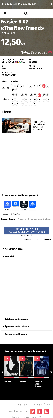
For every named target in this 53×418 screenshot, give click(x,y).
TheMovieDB (36, 417)
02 (17, 95)
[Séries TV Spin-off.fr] (16, 13)
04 (26, 95)
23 (30, 104)
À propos (23, 404)
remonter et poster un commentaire (38, 239)
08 (44, 95)
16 (39, 99)
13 (26, 99)
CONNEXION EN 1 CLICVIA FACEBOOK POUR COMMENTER (26, 230)
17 (44, 99)
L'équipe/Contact (42, 404)
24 (35, 104)
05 (31, 95)
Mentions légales (18, 411)
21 (22, 104)
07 (39, 95)
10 (13, 90)
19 (13, 104)
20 (17, 104)
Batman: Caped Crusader (38, 384)
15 (35, 99)
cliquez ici (28, 235)
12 (22, 99)
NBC (23, 62)
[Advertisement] (26, 162)
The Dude (18, 3)
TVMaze (26, 417)
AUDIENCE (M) (9, 75)
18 (48, 99)
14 (30, 99)
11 (17, 90)
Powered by (6, 214)
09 (48, 95)
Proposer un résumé (39, 123)
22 (26, 104)
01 (13, 95)
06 (35, 95)
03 (22, 95)
